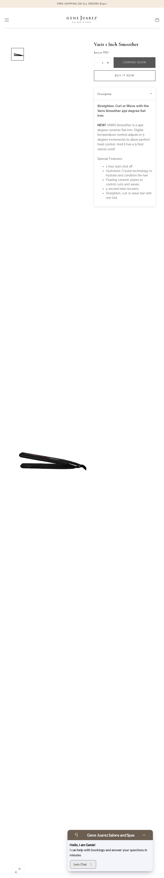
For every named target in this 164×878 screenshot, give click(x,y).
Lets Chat (80, 864)
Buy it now (125, 75)
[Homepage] (82, 20)
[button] (6, 20)
